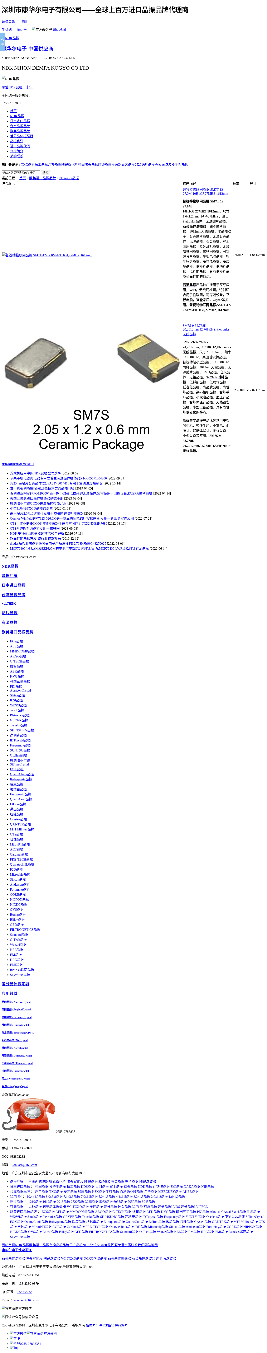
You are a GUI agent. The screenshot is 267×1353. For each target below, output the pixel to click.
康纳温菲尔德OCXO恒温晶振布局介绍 (38, 503)
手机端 (7, 30)
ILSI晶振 (16, 700)
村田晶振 (41, 1186)
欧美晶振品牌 (20, 131)
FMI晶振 (16, 964)
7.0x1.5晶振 (89, 1196)
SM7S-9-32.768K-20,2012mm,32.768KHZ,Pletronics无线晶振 (206, 330)
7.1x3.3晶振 (71, 1196)
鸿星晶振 (41, 1191)
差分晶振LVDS (169, 1206)
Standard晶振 (19, 934)
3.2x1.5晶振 (142, 1196)
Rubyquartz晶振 (21, 779)
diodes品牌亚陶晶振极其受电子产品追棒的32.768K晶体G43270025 (58, 543)
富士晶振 (116, 1186)
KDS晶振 (87, 1186)
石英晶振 (117, 1181)
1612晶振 (49, 1201)
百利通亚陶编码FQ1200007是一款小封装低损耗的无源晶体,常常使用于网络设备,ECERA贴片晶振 (81, 493)
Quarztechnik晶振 (22, 864)
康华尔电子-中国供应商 (27, 48)
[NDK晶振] (10, 38)
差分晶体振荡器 (21, 136)
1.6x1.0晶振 (177, 1196)
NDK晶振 (17, 116)
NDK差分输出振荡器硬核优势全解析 (37, 533)
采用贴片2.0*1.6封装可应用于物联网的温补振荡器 (46, 513)
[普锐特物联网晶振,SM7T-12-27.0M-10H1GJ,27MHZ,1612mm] (47, 255)
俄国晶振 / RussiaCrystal (15, 1025)
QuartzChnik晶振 (22, 774)
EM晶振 (16, 954)
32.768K (9, 603)
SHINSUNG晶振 (22, 730)
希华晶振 (150, 1191)
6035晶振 (120, 1201)
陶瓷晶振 (91, 1181)
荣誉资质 (124, 1245)
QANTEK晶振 (20, 824)
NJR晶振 (207, 1186)
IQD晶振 (16, 869)
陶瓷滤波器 (147, 1181)
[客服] (15, 1338)
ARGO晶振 (18, 656)
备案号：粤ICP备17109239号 (107, 1325)
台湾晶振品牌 (13, 595)
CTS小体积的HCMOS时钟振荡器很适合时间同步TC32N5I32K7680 (58, 523)
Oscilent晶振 (19, 755)
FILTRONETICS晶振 (25, 929)
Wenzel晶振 (18, 944)
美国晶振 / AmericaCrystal (16, 1002)
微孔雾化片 (57, 1181)
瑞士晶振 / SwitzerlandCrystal (18, 1032)
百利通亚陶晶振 (131, 1191)
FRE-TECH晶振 (21, 859)
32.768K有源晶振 (144, 1206)
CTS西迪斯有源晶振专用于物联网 (35, 528)
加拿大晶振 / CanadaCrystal (17, 1063)
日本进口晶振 (20, 121)
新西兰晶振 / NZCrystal (15, 1040)
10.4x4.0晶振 (36, 1196)
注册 (24, 21)
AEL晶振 (16, 646)
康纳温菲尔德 (20, 760)
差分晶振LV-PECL (194, 1206)
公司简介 (16, 151)
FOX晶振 (17, 769)
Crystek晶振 (18, 819)
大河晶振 (102, 1186)
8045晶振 (148, 1201)
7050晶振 (134, 1201)
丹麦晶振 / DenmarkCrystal (17, 1055)
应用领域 (10, 993)
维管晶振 (16, 666)
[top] (14, 1347)
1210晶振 (35, 1201)
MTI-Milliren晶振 (22, 829)
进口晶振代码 (20, 146)
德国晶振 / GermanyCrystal (16, 1017)
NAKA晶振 (192, 1186)
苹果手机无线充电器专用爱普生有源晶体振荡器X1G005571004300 (58, 478)
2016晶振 (63, 1201)
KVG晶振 (17, 676)
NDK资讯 (90, 1245)
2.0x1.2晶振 (159, 1196)
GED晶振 (17, 924)
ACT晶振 (17, 849)
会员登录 (8, 21)
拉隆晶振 (16, 814)
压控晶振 (181, 164)
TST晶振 (112, 1191)
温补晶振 (54, 164)
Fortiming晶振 (20, 889)
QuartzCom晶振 (21, 799)
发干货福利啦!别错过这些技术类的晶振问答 (42, 488)
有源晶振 (10, 622)
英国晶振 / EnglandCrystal (16, 1009)
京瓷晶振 (130, 1186)
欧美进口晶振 (39, 1245)
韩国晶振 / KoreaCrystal (15, 1048)
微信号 (22, 30)
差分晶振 (110, 1206)
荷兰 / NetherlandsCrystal (16, 1078)
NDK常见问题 (107, 1245)
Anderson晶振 (20, 884)
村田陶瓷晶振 (88, 164)
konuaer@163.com (24, 1165)
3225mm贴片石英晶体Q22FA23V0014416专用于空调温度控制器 (56, 483)
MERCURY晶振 (170, 1191)
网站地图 (59, 30)
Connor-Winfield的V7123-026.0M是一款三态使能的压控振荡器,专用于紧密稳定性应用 (72, 518)
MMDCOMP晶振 (22, 651)
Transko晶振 (18, 725)
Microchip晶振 (20, 874)
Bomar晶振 (18, 914)
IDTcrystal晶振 (20, 740)
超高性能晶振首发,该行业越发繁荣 (35, 538)
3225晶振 (91, 1201)
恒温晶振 (124, 1206)
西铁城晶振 (161, 1186)
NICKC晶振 (18, 904)
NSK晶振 (99, 1191)
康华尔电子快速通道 (17, 1250)
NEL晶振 (16, 949)
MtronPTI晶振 (20, 844)
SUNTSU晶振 (20, 750)
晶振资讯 (16, 141)
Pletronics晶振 (69, 178)
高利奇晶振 (18, 735)
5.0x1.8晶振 (106, 1196)
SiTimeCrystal (19, 764)
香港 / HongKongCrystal (15, 1086)
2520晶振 (77, 1201)
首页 (13, 111)
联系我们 (137, 1245)
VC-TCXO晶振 (78, 1206)
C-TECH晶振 (19, 661)
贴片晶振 (10, 613)
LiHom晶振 (18, 804)
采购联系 (16, 156)
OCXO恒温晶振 (95, 1258)
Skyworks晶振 (20, 975)
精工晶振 (41, 164)
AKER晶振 (191, 1191)
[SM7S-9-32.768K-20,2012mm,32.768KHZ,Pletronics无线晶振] (92, 452)
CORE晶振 (18, 894)
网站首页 (8, 1245)
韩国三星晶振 (20, 681)
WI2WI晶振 (18, 705)
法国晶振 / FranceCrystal (15, 1070)
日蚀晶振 (16, 839)
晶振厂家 (10, 575)
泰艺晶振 (128, 164)
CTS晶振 (16, 834)
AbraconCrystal (20, 690)
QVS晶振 (17, 909)
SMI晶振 (176, 1186)
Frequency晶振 (20, 745)
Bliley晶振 (17, 919)
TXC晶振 (28, 164)
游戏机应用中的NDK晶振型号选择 (35, 473)
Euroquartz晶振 (20, 794)
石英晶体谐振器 (13, 1258)
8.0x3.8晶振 (54, 1196)
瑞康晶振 (16, 784)
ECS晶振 (16, 641)
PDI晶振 (16, 686)
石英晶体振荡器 (54, 1206)
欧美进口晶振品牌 (42, 178)
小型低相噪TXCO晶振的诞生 (31, 508)
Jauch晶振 (17, 710)
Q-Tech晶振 (18, 939)
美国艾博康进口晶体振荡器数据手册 (36, 498)
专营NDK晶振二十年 (17, 87)
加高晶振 (84, 1191)
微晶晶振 (16, 809)
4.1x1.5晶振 (124, 1196)
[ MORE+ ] (27, 464)
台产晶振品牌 (20, 126)
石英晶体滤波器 (143, 1258)
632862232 (24, 1292)
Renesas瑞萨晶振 (22, 970)
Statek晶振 (17, 695)
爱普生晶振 (57, 1186)
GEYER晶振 (19, 720)
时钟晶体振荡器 (109, 164)
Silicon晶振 (18, 879)
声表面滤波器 (165, 164)
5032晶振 (106, 1201)
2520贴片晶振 (145, 164)
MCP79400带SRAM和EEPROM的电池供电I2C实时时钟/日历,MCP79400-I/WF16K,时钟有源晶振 (79, 548)
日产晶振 (76, 1245)
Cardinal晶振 (19, 854)
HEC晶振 (17, 959)
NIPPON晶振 (19, 899)
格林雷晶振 (18, 789)
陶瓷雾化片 (69, 164)
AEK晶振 (17, 671)
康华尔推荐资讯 (11, 464)
